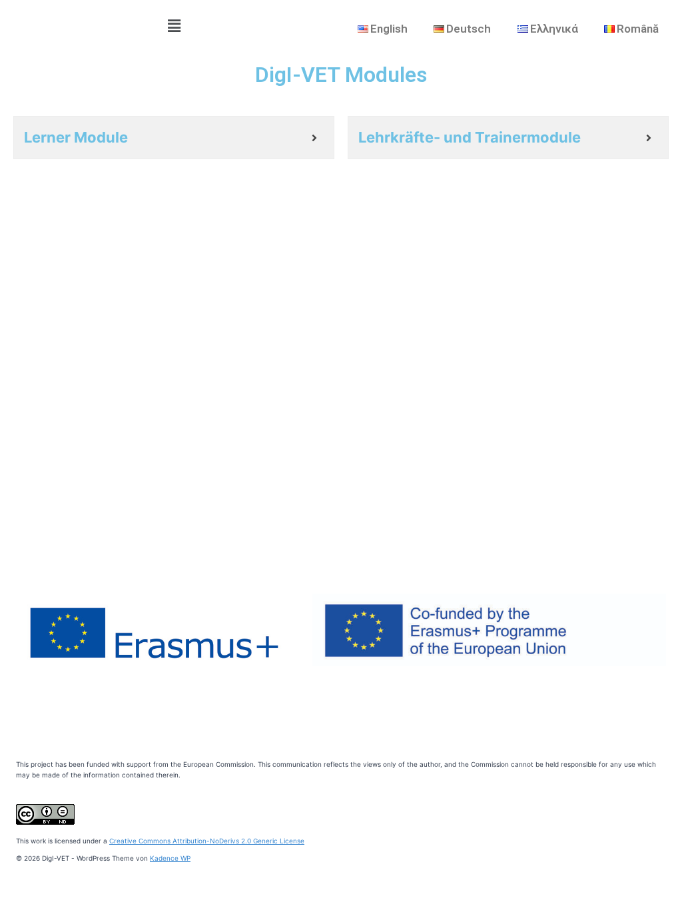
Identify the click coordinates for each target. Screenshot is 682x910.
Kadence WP (170, 858)
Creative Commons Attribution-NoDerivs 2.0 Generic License (206, 841)
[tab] (173, 137)
